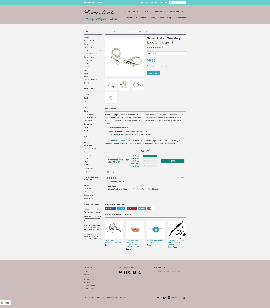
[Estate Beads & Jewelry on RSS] (139, 273)
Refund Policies (89, 280)
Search (86, 271)
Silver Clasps (89, 192)
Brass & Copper (90, 114)
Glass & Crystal (90, 117)
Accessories (89, 168)
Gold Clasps (88, 189)
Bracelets (88, 155)
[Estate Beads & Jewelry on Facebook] (125, 273)
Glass (86, 51)
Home (127, 11)
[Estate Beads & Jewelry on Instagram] (134, 273)
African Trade (89, 41)
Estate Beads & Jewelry (104, 297)
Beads (136, 11)
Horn (86, 130)
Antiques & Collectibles (136, 18)
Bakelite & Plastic (91, 80)
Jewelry (147, 11)
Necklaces (88, 145)
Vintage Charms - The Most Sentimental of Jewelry (92, 219)
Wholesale (87, 282)
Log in (152, 2)
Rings (86, 162)
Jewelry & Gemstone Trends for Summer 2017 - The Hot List (92, 227)
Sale (162, 18)
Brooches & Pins (90, 149)
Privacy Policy (88, 288)
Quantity (150, 66)
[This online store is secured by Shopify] (5, 304)
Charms (87, 104)
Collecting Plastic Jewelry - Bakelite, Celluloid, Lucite (91, 236)
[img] (111, 178)
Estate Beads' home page (124, 141)
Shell (86, 73)
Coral (86, 44)
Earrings (87, 152)
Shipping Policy (89, 277)
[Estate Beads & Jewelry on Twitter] (120, 273)
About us (87, 274)
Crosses (87, 108)
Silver (86, 77)
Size (148, 50)
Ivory (86, 70)
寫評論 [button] (172, 161)
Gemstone (88, 47)
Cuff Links (87, 165)
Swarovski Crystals (91, 54)
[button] (152, 47)
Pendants (159, 11)
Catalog (153, 18)
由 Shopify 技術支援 (118, 297)
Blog (169, 18)
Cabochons (88, 195)
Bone (86, 111)
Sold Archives (180, 18)
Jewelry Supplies (90, 198)
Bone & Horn (89, 57)
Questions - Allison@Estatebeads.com (167, 271)
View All (87, 38)
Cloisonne (88, 60)
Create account (161, 2)
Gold (86, 64)
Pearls (86, 67)
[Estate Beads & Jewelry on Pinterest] (129, 273)
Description (111, 109)
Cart (145, 2)
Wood (86, 83)
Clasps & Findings (175, 11)
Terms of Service (89, 285)
